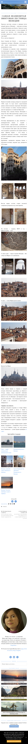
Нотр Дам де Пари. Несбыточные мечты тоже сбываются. (7, 514)
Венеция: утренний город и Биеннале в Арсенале (5, 470)
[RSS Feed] (17, 657)
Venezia (5, 506)
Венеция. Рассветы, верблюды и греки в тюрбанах (5, 491)
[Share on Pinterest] (11, 504)
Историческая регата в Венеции (19, 450)
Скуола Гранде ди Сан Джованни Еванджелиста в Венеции (19, 471)
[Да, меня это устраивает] (26, 737)
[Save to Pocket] (14, 504)
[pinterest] (10, 657)
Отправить (14, 726)
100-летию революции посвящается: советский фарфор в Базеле (20, 515)
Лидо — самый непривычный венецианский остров (6, 450)
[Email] (2, 1)
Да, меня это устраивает (14, 741)
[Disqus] (14, 542)
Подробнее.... (14, 645)
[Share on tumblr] (12, 504)
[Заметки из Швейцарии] (14, 5)
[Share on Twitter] (9, 504)
